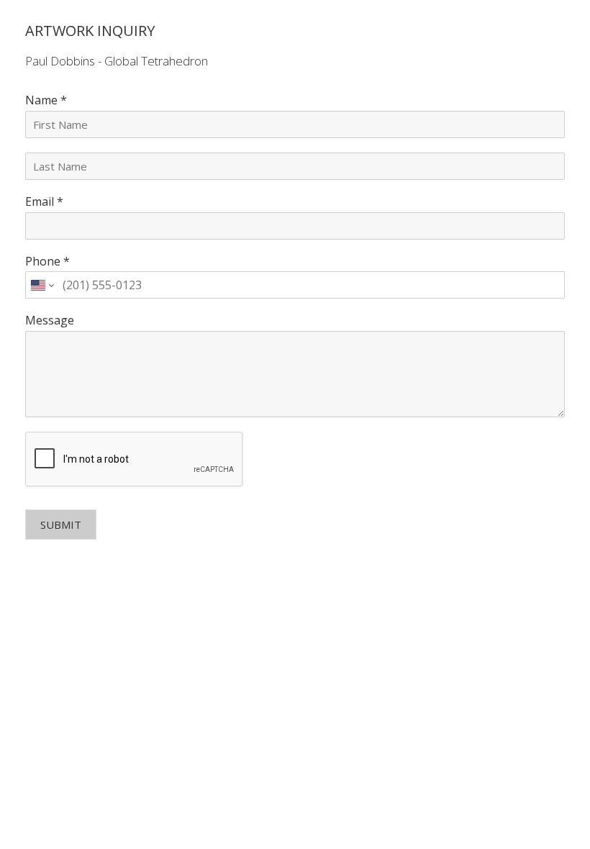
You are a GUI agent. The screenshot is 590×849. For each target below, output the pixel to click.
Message (49, 320)
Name (46, 100)
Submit (60, 524)
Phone (47, 261)
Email (44, 201)
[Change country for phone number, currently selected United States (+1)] (41, 285)
